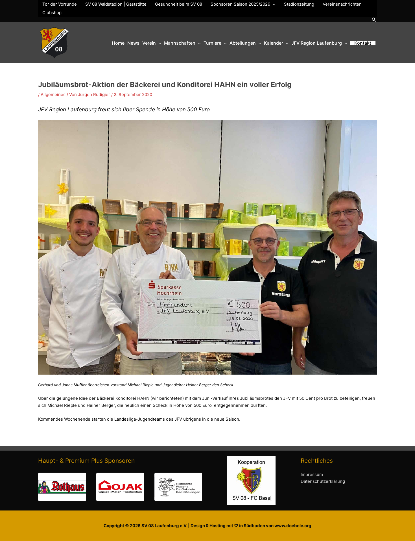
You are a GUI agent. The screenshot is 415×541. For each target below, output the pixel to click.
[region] (120, 487)
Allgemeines (53, 94)
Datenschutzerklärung (323, 481)
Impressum (312, 474)
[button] (374, 19)
